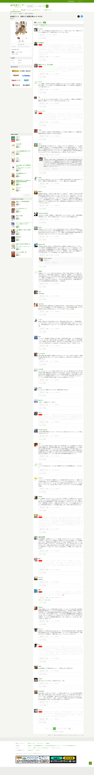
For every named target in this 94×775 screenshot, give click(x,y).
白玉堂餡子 (41, 42)
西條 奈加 (18, 138)
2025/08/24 (56, 255)
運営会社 (29, 745)
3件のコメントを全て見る (44, 599)
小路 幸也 (18, 225)
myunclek (40, 304)
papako (40, 496)
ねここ (40, 644)
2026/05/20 (56, 89)
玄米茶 (40, 271)
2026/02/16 (56, 122)
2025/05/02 (56, 361)
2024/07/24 (56, 683)
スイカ (40, 464)
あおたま (40, 400)
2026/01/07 (57, 136)
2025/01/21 (56, 435)
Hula (39, 291)
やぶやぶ (40, 28)
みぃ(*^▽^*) (41, 111)
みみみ (40, 177)
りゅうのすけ (41, 353)
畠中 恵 (17, 217)
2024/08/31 (56, 670)
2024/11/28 (57, 569)
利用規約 (47, 743)
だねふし (40, 709)
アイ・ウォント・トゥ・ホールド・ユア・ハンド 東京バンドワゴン (23, 223)
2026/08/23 (54, 34)
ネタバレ (43, 25)
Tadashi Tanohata (47, 258)
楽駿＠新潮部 (41, 537)
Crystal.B (40, 369)
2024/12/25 (57, 488)
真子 (39, 558)
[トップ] (10, 13)
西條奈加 (15, 13)
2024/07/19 (56, 719)
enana (39, 130)
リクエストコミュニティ (56, 747)
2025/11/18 (57, 183)
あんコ (40, 515)
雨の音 (40, 191)
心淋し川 (18, 136)
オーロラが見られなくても (21, 208)
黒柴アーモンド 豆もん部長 (45, 64)
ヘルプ (29, 747)
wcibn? (40, 678)
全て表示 (36, 25)
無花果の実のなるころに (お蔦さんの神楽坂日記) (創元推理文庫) (23, 181)
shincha (40, 607)
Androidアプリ (31, 750)
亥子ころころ (18, 187)
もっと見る (27, 195)
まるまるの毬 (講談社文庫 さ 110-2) (23, 151)
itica (39, 336)
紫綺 (39, 589)
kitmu (39, 666)
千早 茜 (17, 238)
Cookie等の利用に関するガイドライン (52, 745)
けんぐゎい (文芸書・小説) (21, 252)
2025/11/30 (57, 154)
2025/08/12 (56, 283)
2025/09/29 (56, 219)
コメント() (48, 34)
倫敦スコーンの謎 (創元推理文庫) (22, 201)
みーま (40, 81)
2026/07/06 (57, 56)
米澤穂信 (17, 202)
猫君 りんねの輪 (19, 215)
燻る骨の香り (18, 236)
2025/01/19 (57, 456)
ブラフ (40, 412)
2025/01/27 (57, 421)
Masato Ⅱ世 (41, 244)
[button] (47, 6)
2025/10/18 (57, 205)
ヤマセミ (40, 478)
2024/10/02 (56, 636)
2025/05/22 (57, 328)
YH (39, 97)
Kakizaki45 (41, 691)
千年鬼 (17, 158)
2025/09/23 (56, 236)
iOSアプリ (38, 750)
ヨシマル (40, 577)
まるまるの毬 (18, 143)
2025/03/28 (56, 379)
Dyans (40, 227)
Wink (45, 158)
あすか (40, 387)
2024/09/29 (56, 658)
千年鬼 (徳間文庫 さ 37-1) (21, 173)
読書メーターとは (31, 743)
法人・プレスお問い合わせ (43, 747)
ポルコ (40, 144)
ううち (40, 319)
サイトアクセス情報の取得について (69, 745)
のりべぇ (40, 629)
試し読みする (21, 44)
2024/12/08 (57, 507)
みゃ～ (40, 443)
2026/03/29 (56, 103)
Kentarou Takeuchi (43, 213)
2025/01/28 (56, 404)
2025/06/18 (57, 311)
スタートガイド (40, 743)
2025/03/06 (57, 392)
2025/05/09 (57, 345)
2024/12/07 (57, 529)
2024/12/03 (57, 550)
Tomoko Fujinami (42, 429)
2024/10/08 (57, 597)
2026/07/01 (57, 73)
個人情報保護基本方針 (38, 745)
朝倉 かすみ (18, 253)
